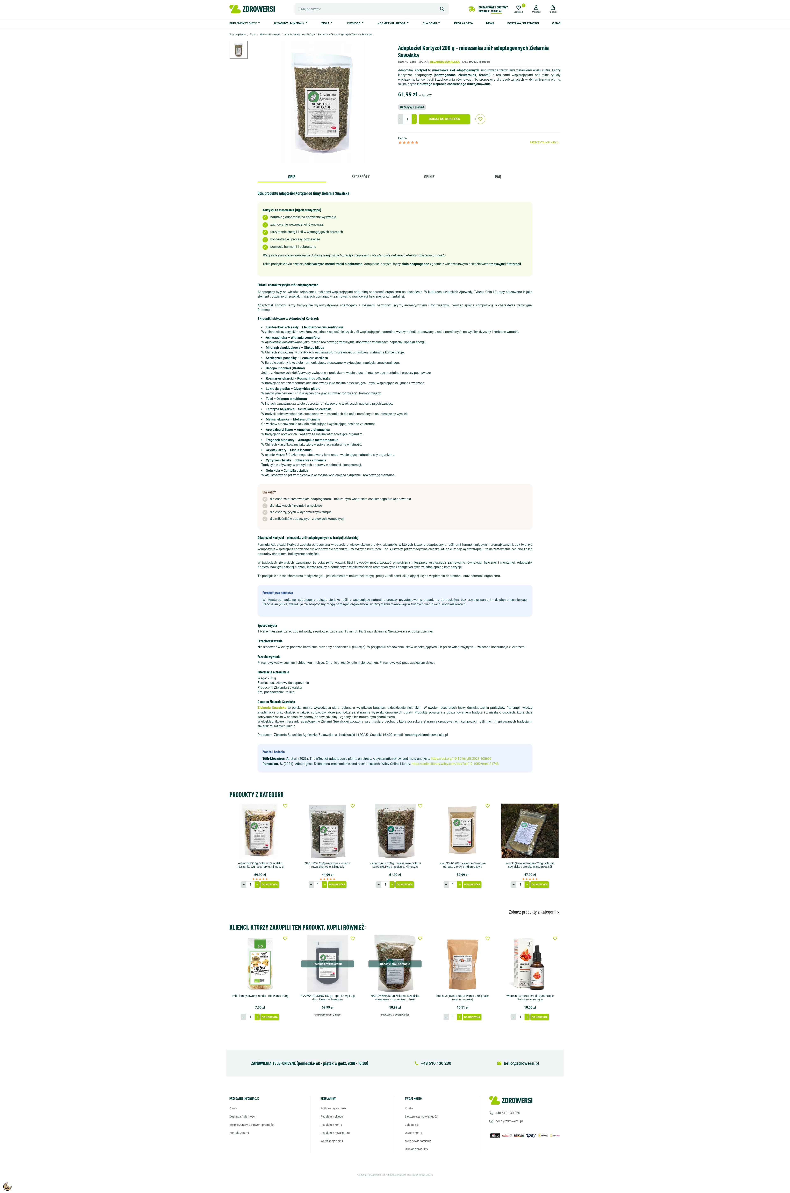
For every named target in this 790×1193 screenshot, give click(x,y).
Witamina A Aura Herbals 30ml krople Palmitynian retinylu (530, 997)
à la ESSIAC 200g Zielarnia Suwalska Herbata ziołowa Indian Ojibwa (462, 865)
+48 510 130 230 (507, 1113)
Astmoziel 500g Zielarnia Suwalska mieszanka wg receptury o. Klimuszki (260, 865)
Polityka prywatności (334, 1108)
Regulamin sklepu (332, 1116)
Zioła (325, 23)
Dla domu (430, 23)
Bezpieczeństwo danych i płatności (251, 1124)
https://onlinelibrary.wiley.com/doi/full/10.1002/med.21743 (455, 764)
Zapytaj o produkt (412, 107)
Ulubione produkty (416, 1149)
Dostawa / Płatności (523, 23)
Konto (409, 1108)
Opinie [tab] (429, 176)
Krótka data (463, 23)
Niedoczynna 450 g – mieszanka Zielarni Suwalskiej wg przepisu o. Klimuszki (395, 865)
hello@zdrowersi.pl (509, 1121)
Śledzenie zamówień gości (421, 1116)
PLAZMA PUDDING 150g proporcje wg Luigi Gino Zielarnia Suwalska (327, 997)
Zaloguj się (411, 1124)
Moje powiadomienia (418, 1141)
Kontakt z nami (239, 1132)
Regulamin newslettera (335, 1132)
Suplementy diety (243, 23)
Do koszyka (270, 884)
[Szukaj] (442, 9)
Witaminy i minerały (289, 23)
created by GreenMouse (420, 1174)
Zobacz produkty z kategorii (535, 912)
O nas (556, 23)
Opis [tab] (291, 176)
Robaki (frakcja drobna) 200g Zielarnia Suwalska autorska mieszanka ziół (529, 865)
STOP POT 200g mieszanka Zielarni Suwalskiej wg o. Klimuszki (327, 865)
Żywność (354, 23)
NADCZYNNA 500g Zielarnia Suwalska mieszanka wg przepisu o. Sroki (395, 997)
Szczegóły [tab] (361, 176)
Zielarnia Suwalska (445, 61)
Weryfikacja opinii (332, 1141)
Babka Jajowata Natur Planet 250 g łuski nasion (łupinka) (462, 997)
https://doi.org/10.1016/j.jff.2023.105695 (461, 759)
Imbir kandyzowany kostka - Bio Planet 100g (260, 995)
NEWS (490, 23)
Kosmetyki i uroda (392, 23)
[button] (536, 8)
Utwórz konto (413, 1132)
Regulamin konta (331, 1124)
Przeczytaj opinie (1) (544, 142)
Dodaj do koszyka (444, 119)
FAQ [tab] (498, 176)
